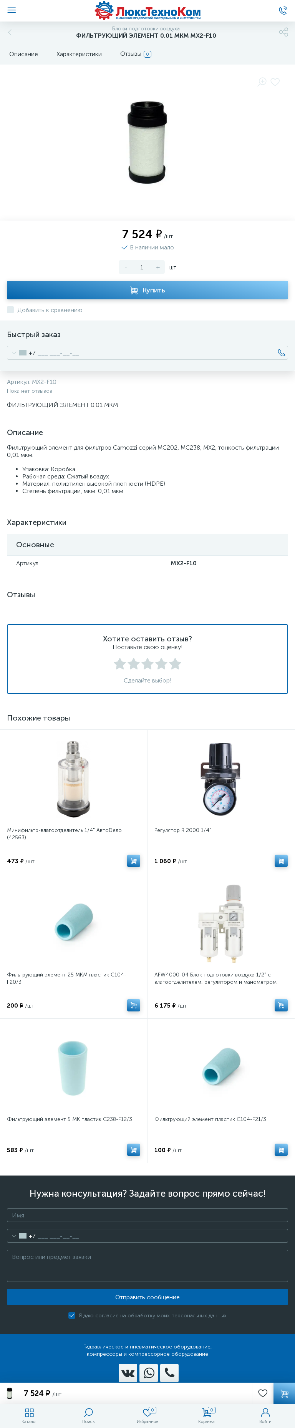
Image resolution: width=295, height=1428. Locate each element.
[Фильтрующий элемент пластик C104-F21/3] (221, 1068)
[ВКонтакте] (128, 1373)
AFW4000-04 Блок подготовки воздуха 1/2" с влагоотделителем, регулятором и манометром (215, 978)
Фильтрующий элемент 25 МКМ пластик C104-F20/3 (66, 978)
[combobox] (21, 352)
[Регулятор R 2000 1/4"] (221, 779)
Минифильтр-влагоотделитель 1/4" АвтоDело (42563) (64, 834)
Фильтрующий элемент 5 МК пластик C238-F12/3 (69, 1119)
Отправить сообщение (147, 1297)
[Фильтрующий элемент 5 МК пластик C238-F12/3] (73, 1068)
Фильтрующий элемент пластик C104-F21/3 (210, 1119)
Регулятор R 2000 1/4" (182, 830)
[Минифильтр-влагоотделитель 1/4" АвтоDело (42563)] (73, 779)
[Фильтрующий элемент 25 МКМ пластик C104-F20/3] (73, 923)
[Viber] (169, 1373)
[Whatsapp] (148, 1373)
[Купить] (133, 861)
